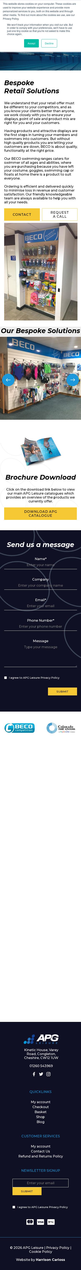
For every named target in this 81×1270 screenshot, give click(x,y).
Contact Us (40, 1151)
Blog (40, 1122)
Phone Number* (40, 620)
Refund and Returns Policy (40, 1156)
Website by (40, 1260)
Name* (41, 559)
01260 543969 (41, 1066)
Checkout (40, 1107)
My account (40, 1102)
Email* (40, 600)
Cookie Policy (40, 1252)
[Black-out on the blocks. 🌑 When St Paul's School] (40, 861)
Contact (22, 215)
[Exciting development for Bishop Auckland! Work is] (40, 906)
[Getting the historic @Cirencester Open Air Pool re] (40, 815)
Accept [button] (31, 43)
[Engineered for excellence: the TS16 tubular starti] (40, 951)
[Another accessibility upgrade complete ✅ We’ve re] (40, 770)
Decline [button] (49, 43)
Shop (40, 1117)
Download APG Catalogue (40, 514)
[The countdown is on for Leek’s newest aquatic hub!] (40, 996)
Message (40, 641)
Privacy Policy (57, 1248)
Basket (40, 1112)
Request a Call (59, 214)
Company (40, 579)
